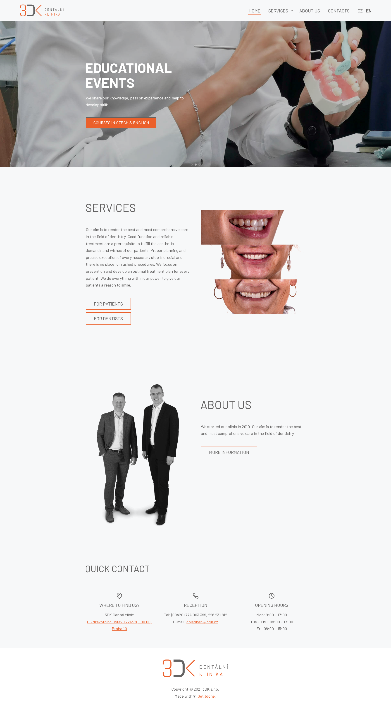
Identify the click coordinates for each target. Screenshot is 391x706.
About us (309, 10)
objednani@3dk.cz (202, 621)
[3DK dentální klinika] (42, 10)
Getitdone (206, 696)
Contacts (339, 10)
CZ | (365, 10)
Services (278, 10)
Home (254, 10)
